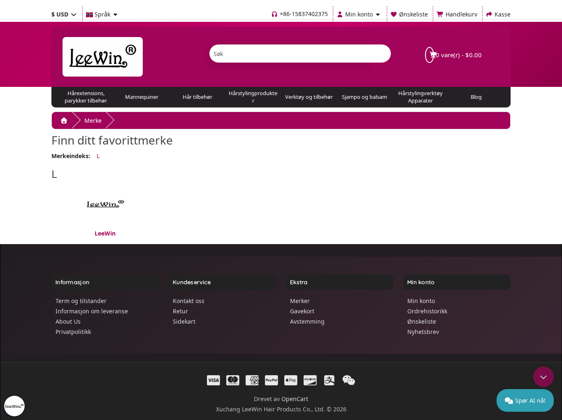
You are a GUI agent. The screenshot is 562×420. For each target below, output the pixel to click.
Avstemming (307, 321)
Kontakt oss (188, 301)
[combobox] (288, 53)
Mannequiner (141, 96)
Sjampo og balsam (364, 96)
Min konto (421, 301)
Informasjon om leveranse (92, 311)
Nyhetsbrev (423, 332)
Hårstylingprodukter (253, 96)
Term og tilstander (81, 301)
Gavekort (302, 311)
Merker (300, 301)
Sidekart (184, 321)
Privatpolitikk (73, 332)
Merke (93, 120)
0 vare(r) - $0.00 (458, 55)
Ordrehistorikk (427, 311)
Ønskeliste (421, 321)
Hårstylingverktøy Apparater (420, 96)
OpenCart (294, 399)
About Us (68, 321)
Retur (180, 311)
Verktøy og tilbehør (309, 96)
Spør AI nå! (530, 400)
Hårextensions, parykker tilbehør (86, 96)
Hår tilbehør (197, 96)
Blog (476, 96)
